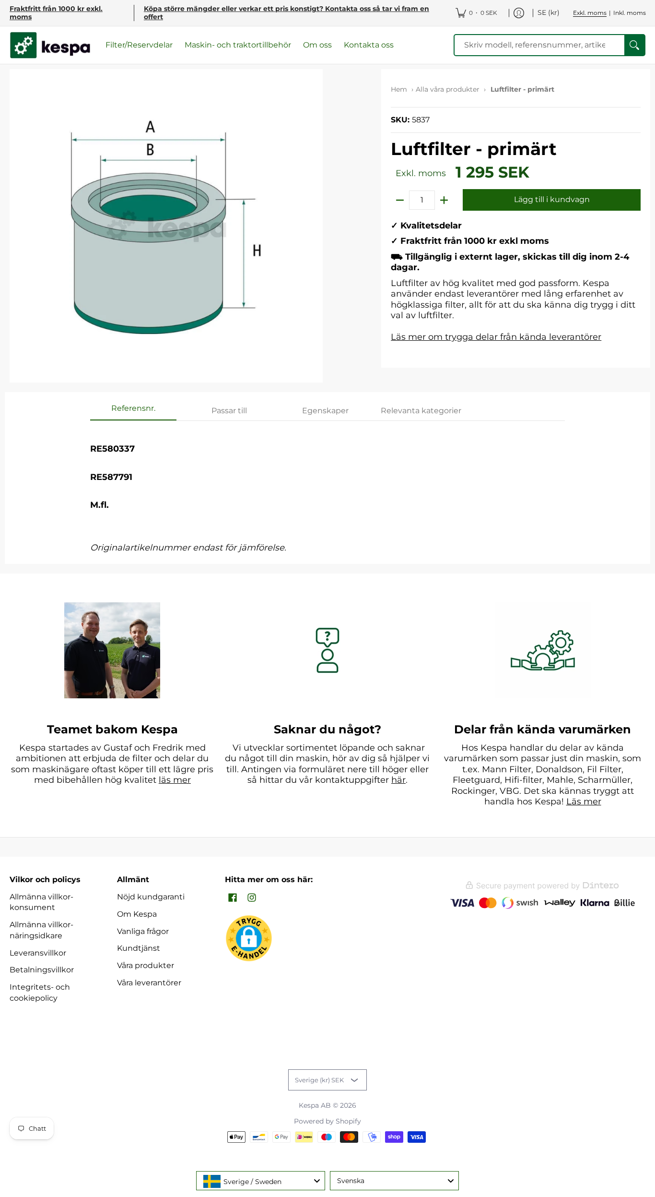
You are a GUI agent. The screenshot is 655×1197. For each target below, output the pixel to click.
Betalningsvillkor (42, 969)
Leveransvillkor (38, 953)
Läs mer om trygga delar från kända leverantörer (496, 337)
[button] (232, 898)
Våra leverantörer (149, 982)
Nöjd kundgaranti (151, 896)
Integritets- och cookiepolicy (40, 992)
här (398, 780)
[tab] (133, 411)
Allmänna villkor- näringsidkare (41, 930)
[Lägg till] (444, 200)
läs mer (175, 780)
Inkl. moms (629, 12)
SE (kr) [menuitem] (549, 12)
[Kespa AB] (50, 45)
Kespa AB (315, 1105)
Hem (399, 89)
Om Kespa (137, 914)
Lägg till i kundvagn (552, 199)
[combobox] (260, 1180)
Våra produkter (145, 965)
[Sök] (634, 45)
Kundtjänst (138, 948)
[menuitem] (476, 13)
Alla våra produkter (448, 89)
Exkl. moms (590, 12)
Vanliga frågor (143, 931)
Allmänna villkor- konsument (41, 902)
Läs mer (583, 801)
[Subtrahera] (400, 200)
